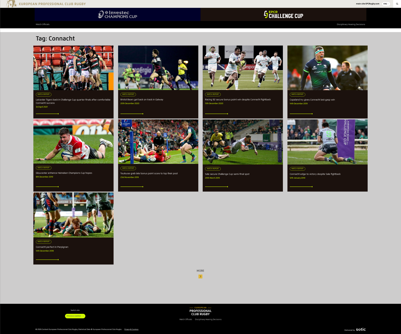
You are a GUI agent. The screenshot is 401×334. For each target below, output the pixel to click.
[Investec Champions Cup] (117, 14)
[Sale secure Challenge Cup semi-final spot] (243, 142)
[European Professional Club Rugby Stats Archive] (45, 6)
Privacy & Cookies (131, 329)
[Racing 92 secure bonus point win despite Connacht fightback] (243, 68)
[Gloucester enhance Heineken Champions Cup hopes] (73, 141)
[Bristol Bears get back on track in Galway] (158, 68)
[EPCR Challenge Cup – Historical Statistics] (283, 14)
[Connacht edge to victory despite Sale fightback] (327, 142)
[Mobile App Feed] (200, 311)
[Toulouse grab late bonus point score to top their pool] (158, 142)
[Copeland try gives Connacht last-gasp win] (327, 68)
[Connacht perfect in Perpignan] (73, 215)
